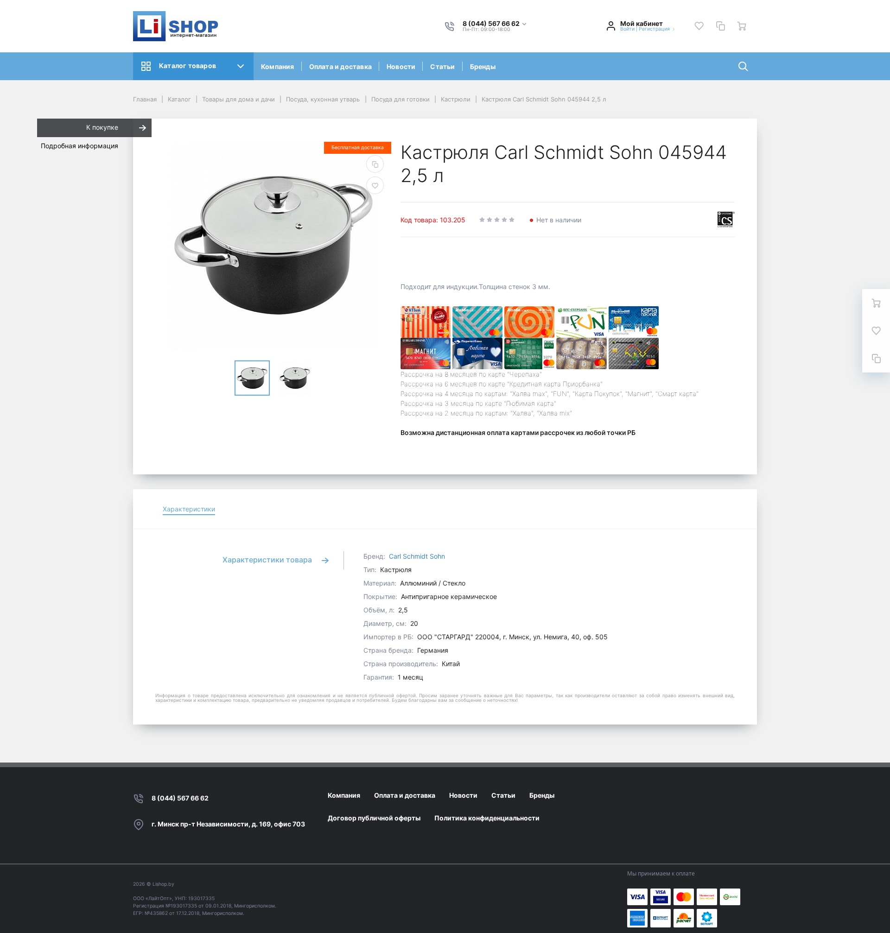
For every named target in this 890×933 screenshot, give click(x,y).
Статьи (442, 66)
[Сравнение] (720, 26)
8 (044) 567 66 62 (180, 798)
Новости (401, 66)
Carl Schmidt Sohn (417, 556)
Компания (277, 66)
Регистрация (654, 29)
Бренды (483, 66)
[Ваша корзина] (741, 26)
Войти (627, 29)
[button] (495, 23)
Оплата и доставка (340, 66)
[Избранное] (699, 26)
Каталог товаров (187, 65)
